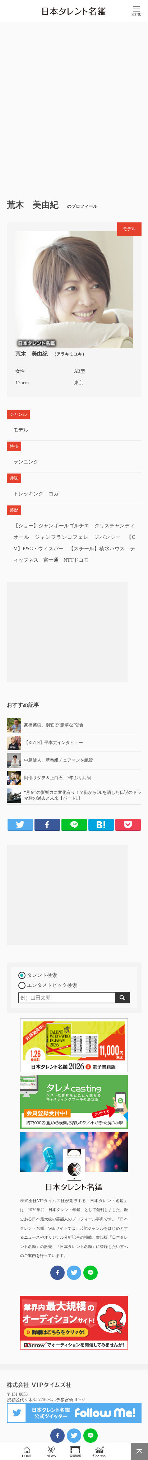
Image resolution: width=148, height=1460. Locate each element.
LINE (74, 824)
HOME (26, 1451)
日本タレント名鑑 (74, 11)
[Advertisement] (74, 108)
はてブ (101, 824)
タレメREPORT (99, 1451)
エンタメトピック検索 (52, 985)
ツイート (74, 1435)
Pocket (128, 824)
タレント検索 (42, 975)
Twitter (20, 824)
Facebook (47, 824)
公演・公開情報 (75, 1451)
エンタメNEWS (51, 1451)
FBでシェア (57, 1435)
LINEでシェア (90, 1435)
